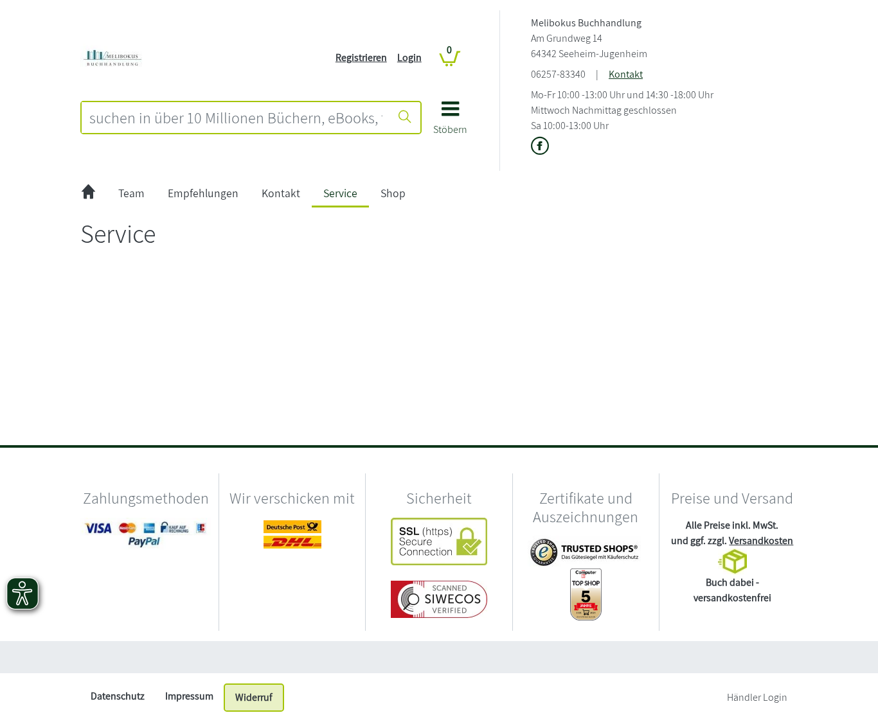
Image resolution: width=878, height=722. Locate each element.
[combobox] (236, 117)
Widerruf (254, 697)
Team (131, 193)
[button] (450, 122)
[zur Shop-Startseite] (112, 57)
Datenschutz (118, 696)
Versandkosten (761, 540)
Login (409, 57)
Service (340, 193)
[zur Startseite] (88, 193)
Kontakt (626, 74)
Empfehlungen (203, 193)
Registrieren (361, 57)
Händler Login (757, 697)
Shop (393, 193)
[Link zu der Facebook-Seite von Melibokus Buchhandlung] (540, 147)
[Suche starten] (405, 117)
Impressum (189, 696)
